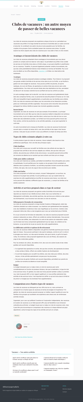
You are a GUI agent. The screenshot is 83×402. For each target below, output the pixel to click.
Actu (21, 6)
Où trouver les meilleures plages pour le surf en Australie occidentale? (25, 371)
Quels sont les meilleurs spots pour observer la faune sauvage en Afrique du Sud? (25, 358)
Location (47, 6)
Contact (65, 391)
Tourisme (54, 6)
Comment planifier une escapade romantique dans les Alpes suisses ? (57, 364)
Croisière (40, 6)
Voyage (67, 6)
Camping (33, 6)
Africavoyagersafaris (11, 387)
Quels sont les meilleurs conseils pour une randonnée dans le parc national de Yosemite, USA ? (25, 364)
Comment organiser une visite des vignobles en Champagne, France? (56, 369)
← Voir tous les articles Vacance (22, 337)
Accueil (16, 6)
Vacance (61, 6)
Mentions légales (67, 389)
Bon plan (26, 6)
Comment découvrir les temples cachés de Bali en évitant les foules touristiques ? (56, 358)
